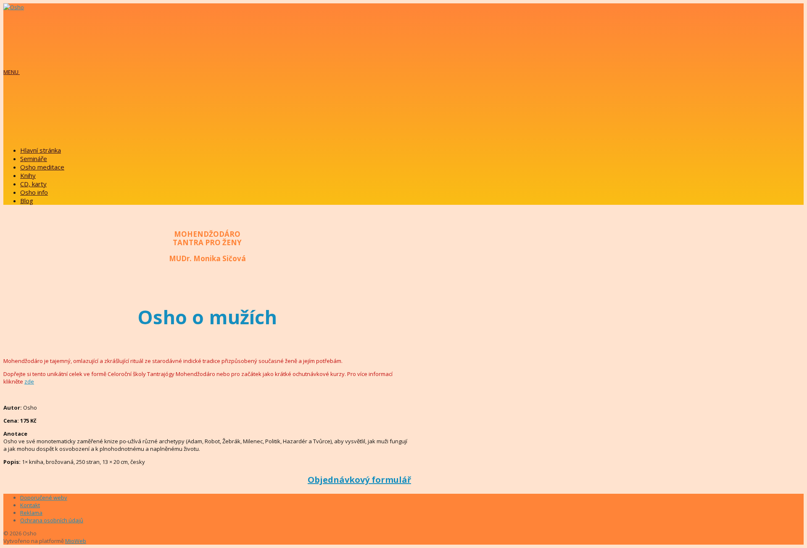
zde (29, 381)
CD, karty (33, 184)
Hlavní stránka (40, 150)
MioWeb (75, 541)
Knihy (28, 175)
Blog (26, 200)
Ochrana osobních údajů (51, 520)
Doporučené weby (43, 497)
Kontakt (30, 505)
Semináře (33, 158)
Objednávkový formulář (359, 479)
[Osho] (13, 7)
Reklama (31, 512)
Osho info (34, 192)
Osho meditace (42, 167)
